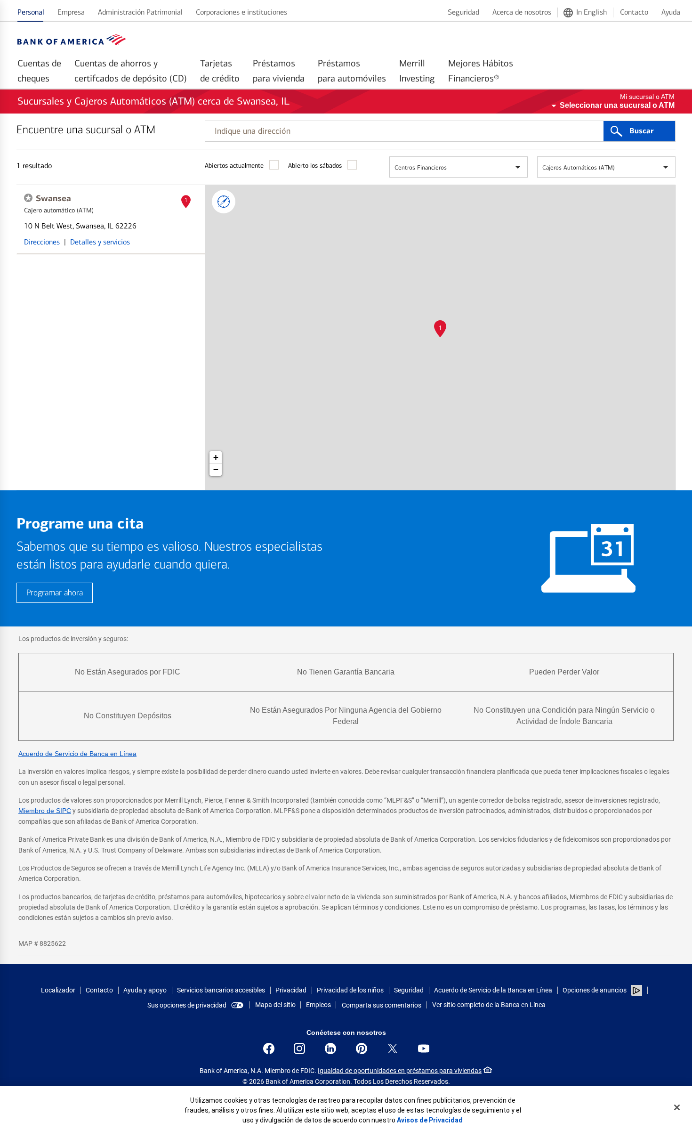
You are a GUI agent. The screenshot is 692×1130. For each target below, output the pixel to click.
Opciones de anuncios (595, 990)
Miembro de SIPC (44, 810)
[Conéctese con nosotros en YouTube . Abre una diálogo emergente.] (423, 1048)
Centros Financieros (420, 167)
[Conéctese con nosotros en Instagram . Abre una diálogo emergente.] (299, 1048)
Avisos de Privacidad (430, 1120)
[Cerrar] (677, 1107)
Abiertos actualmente (234, 166)
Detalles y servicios (100, 241)
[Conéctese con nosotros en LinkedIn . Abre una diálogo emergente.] (330, 1048)
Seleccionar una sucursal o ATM (617, 105)
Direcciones (42, 241)
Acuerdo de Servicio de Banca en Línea (77, 753)
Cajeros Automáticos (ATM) (578, 167)
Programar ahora (54, 593)
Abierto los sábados (315, 166)
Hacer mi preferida (28, 198)
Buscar (641, 131)
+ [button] (215, 457)
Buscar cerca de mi (223, 201)
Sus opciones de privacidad (186, 1005)
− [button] (215, 469)
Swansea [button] (53, 198)
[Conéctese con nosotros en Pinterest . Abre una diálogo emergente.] (361, 1048)
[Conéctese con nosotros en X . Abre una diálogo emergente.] (392, 1048)
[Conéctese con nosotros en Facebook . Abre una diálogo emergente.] (268, 1048)
